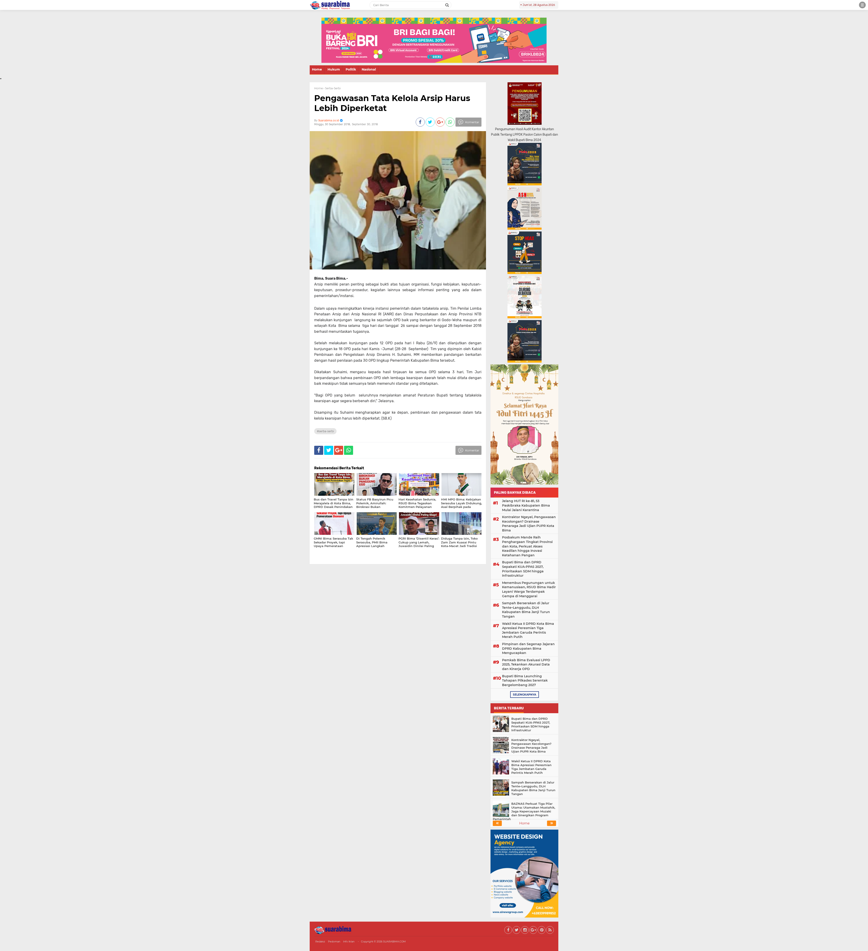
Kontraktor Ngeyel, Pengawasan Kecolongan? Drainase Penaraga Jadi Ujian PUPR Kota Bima (529, 523)
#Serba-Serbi (325, 431)
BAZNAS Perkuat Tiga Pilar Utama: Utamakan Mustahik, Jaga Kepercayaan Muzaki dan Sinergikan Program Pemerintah (524, 811)
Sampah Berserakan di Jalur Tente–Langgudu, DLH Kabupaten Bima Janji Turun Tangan (526, 609)
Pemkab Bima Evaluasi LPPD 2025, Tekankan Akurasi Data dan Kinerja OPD (526, 664)
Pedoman (334, 941)
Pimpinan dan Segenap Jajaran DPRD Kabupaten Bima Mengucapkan (528, 648)
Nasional (369, 69)
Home (317, 69)
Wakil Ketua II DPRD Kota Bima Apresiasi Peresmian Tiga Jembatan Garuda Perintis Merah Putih (528, 630)
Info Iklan (348, 941)
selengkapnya (524, 694)
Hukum (334, 69)
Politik (351, 69)
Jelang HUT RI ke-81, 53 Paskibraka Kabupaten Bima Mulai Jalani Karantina (526, 505)
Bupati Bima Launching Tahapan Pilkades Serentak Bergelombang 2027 (525, 680)
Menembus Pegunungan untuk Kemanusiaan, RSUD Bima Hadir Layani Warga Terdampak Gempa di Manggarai (529, 589)
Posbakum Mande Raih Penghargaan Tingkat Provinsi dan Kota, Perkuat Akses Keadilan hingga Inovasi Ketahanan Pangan (527, 546)
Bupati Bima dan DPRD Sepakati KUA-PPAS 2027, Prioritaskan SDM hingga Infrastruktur (523, 569)
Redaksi (320, 941)
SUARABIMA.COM (394, 941)
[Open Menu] (862, 5)
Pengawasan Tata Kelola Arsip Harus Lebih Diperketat (392, 103)
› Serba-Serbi (332, 88)
